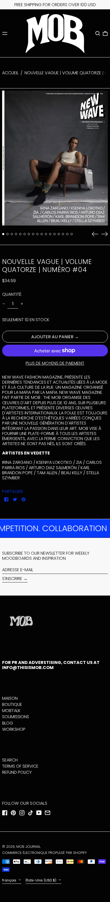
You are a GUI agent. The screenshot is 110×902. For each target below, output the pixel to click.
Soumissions (15, 717)
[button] (97, 33)
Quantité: (12, 294)
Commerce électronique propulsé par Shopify (44, 852)
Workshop (13, 729)
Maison (10, 698)
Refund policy (17, 772)
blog (7, 723)
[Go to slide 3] (12, 234)
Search (10, 760)
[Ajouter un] (22, 304)
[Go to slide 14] (59, 234)
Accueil (10, 73)
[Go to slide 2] (7, 234)
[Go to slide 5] (20, 234)
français (9, 880)
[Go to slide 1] (3, 234)
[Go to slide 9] (37, 234)
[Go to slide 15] (63, 234)
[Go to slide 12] (50, 234)
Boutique (12, 704)
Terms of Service (20, 766)
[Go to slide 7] (29, 234)
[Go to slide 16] (67, 234)
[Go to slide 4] (16, 234)
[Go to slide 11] (46, 234)
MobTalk (11, 710)
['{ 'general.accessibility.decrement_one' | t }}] (3, 304)
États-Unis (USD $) (41, 880)
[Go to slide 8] (33, 234)
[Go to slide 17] (71, 234)
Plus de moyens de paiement (55, 363)
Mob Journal (28, 846)
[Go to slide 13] (54, 234)
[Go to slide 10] (42, 234)
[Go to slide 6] (24, 234)
